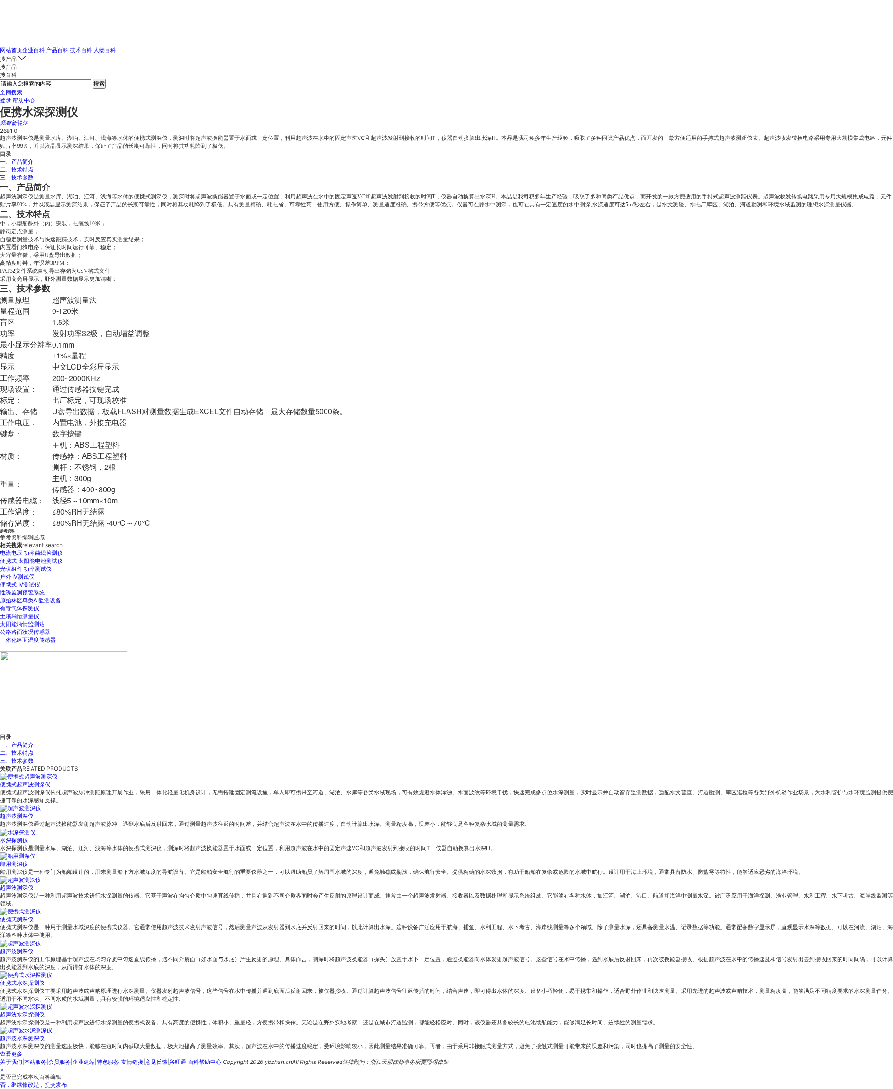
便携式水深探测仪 (22, 982)
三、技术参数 (16, 177)
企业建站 (84, 1061)
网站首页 (11, 49)
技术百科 (81, 49)
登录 (5, 100)
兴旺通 (177, 1061)
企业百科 (33, 49)
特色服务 (108, 1061)
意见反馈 (156, 1061)
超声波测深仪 (16, 815)
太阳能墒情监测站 (22, 623)
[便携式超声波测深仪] (29, 776)
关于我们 (11, 1061)
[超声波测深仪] (20, 808)
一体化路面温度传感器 (28, 639)
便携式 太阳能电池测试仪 (31, 560)
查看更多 (11, 1053)
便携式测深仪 (16, 919)
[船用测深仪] (17, 855)
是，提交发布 (50, 1084)
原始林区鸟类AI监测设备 (30, 600)
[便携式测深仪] (20, 911)
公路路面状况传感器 (25, 631)
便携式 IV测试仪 (20, 584)
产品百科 (57, 49)
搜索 (99, 83)
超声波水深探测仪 (22, 1014)
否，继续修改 (16, 1084)
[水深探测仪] (17, 831)
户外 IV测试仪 (17, 576)
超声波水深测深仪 (22, 1038)
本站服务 (35, 1061)
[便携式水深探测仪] (26, 974)
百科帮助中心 (204, 1061)
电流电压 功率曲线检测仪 (31, 552)
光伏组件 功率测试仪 (26, 568)
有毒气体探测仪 (19, 608)
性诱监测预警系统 (22, 592)
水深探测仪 (14, 840)
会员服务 (59, 1061)
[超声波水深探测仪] (26, 1006)
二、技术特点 (16, 169)
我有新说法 (14, 122)
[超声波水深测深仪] (26, 1030)
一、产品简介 (16, 161)
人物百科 (104, 49)
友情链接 (132, 1061)
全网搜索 (11, 92)
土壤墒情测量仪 (19, 616)
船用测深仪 (14, 863)
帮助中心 (24, 100)
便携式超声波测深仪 (25, 784)
